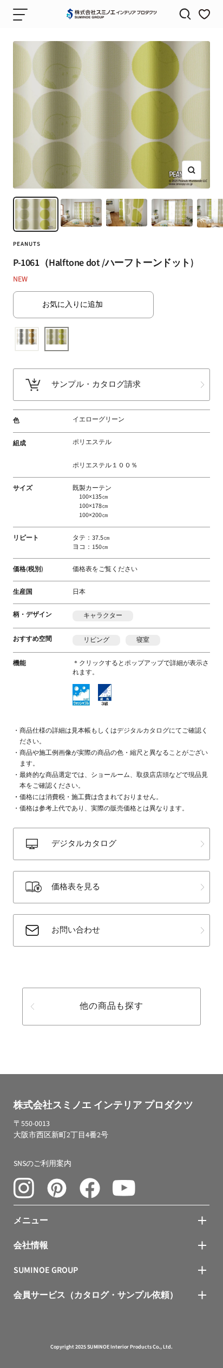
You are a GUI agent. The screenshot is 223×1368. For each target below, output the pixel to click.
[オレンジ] (27, 339)
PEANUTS (27, 244)
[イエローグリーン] (56, 339)
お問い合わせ (75, 930)
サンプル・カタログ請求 (96, 384)
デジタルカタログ (83, 843)
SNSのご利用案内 (42, 1163)
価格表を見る (75, 887)
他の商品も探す (111, 1006)
